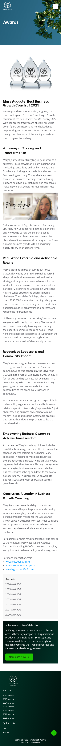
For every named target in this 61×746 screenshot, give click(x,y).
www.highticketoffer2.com (19, 569)
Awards (6, 732)
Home (5, 728)
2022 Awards (8, 710)
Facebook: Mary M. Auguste (20, 565)
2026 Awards (8, 695)
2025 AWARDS (13, 589)
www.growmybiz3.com (18, 561)
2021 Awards (8, 714)
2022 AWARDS (13, 604)
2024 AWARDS (13, 594)
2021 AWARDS (13, 609)
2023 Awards (8, 706)
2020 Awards (8, 718)
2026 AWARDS (13, 584)
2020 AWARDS (13, 614)
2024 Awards (8, 703)
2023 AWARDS (13, 599)
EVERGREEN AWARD (38, 740)
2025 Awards (8, 699)
